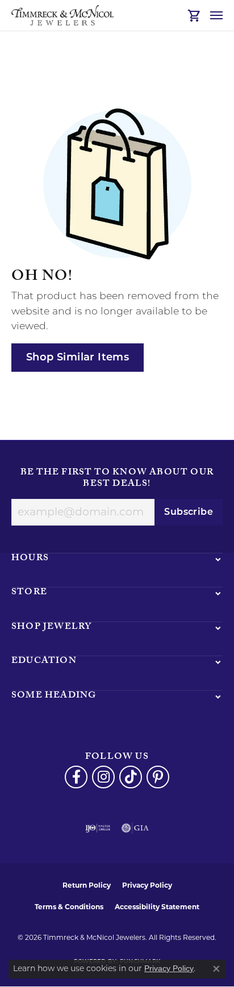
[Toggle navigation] (216, 15)
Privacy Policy (147, 885)
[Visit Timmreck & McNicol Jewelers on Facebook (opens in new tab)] (76, 777)
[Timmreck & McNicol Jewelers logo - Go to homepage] (62, 15)
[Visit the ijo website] (98, 828)
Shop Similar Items (77, 357)
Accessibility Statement (157, 906)
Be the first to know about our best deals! (117, 479)
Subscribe (188, 512)
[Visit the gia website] (135, 828)
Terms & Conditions (69, 906)
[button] (194, 15)
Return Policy (86, 885)
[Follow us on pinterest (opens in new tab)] (158, 777)
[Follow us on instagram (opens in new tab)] (103, 777)
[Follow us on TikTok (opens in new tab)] (130, 777)
